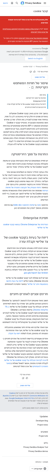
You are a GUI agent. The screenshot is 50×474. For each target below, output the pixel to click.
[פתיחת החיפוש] (16, 3)
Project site (43, 436)
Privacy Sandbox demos (38, 451)
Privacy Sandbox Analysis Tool (35, 447)
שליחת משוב (40, 77)
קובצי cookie (40, 11)
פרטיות (38, 462)
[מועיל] (34, 72)
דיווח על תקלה (14, 333)
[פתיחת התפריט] (44, 3)
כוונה (39, 205)
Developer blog (42, 421)
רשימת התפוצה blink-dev (24, 205)
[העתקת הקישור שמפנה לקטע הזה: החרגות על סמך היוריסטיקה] (8, 154)
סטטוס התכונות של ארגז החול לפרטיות (33, 38)
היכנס (5, 3)
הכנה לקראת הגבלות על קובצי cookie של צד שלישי (25, 360)
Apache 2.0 (7, 396)
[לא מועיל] (31, 72)
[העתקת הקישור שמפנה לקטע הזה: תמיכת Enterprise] (20, 218)
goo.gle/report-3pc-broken (36, 273)
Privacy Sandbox (42, 66)
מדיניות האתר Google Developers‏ (21, 398)
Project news (42, 425)
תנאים (45, 462)
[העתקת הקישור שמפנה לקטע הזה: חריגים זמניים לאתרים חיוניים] (7, 294)
